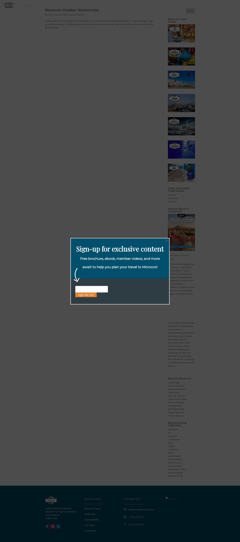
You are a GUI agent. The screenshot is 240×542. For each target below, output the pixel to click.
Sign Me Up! (86, 295)
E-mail (78, 284)
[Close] (167, 241)
